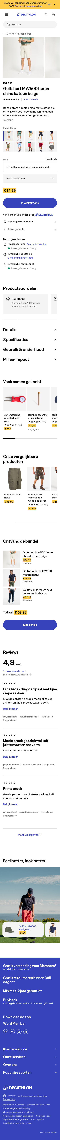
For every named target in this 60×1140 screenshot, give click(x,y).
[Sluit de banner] (54, 4)
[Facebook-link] (5, 1031)
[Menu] (6, 14)
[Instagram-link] (19, 1031)
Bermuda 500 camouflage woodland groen (37, 497)
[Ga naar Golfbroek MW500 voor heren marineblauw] (11, 596)
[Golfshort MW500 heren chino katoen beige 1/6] (23, 57)
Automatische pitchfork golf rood (12, 418)
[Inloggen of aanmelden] (46, 14)
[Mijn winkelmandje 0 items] (53, 14)
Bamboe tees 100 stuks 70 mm (38, 416)
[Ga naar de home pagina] (26, 14)
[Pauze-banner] (49, 4)
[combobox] (30, 178)
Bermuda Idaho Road (13, 496)
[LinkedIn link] (25, 1031)
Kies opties (30, 624)
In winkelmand (30, 202)
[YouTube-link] (12, 1031)
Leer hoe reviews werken (15, 674)
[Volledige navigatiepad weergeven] (4, 34)
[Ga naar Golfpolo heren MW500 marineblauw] (11, 578)
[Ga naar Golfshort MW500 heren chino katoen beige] (11, 559)
